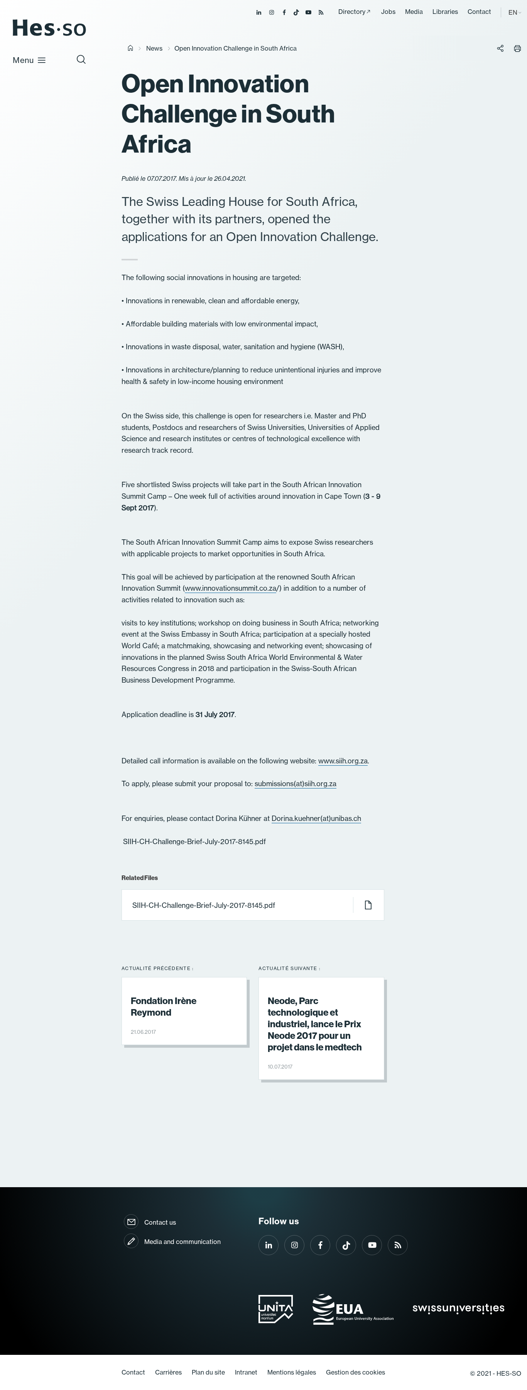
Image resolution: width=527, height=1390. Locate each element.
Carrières (168, 1372)
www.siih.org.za (343, 760)
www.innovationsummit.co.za (230, 588)
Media (414, 11)
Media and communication (182, 1242)
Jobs (388, 11)
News (154, 48)
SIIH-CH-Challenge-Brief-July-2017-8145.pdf (203, 905)
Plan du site (208, 1372)
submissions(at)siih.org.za (295, 783)
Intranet (246, 1372)
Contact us (160, 1222)
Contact (479, 11)
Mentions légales (291, 1372)
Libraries (445, 11)
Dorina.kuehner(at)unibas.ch (316, 818)
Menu (23, 60)
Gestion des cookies (355, 1372)
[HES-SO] (49, 35)
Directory (351, 11)
